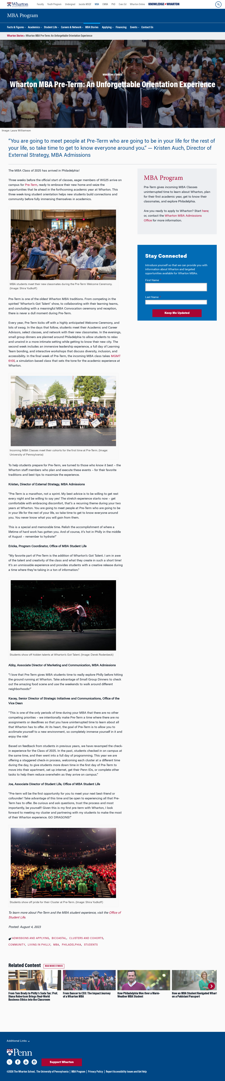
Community (16, 945)
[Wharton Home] (17, 4)
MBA (97, 4)
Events (133, 27)
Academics (34, 27)
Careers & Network (71, 27)
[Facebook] (18, 1062)
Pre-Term (31, 185)
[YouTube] (26, 1062)
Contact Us (147, 27)
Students (91, 945)
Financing (121, 27)
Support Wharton (62, 1062)
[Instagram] (34, 1062)
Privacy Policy (95, 1071)
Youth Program (54, 4)
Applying (107, 27)
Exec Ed (122, 4)
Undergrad (70, 4)
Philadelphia (71, 945)
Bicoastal (59, 938)
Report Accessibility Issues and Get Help (126, 1071)
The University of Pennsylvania (52, 1071)
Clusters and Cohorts (86, 938)
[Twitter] (9, 1062)
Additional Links (17, 1041)
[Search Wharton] (218, 4)
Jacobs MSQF (85, 4)
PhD (113, 4)
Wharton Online (137, 4)
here (205, 211)
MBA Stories (91, 27)
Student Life (50, 27)
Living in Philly (39, 945)
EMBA (105, 4)
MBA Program (163, 178)
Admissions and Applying (30, 938)
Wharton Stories (15, 36)
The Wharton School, (24, 1071)
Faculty (40, 4)
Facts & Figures (15, 27)
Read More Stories (54, 966)
